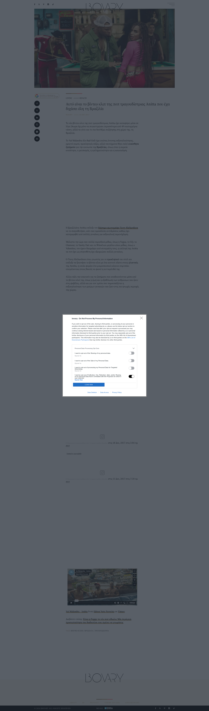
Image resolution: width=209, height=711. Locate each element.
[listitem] (104, 348)
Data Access (104, 392)
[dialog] (104, 355)
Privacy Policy (117, 392)
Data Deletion (92, 392)
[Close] (142, 319)
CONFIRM (89, 385)
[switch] (131, 353)
